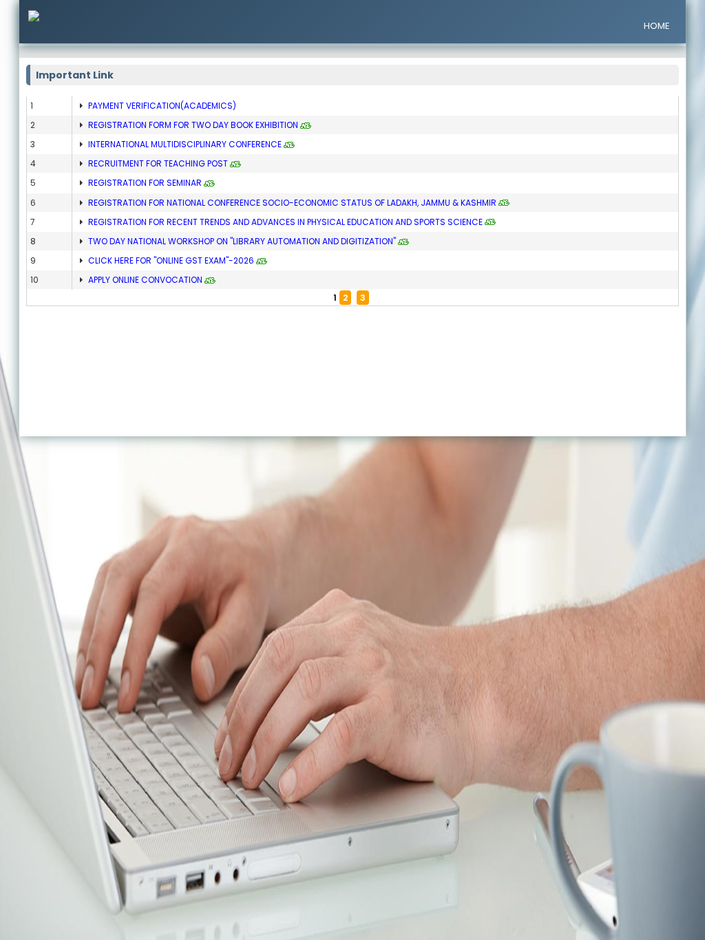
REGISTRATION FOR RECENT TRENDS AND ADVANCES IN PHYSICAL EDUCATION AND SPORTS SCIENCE (285, 222)
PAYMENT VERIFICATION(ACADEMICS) (162, 105)
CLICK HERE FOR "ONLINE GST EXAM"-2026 (171, 260)
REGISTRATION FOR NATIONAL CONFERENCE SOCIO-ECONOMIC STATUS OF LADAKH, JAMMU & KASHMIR (292, 203)
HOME (657, 25)
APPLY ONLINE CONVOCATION (145, 280)
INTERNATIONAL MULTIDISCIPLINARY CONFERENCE (185, 144)
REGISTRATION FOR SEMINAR (145, 183)
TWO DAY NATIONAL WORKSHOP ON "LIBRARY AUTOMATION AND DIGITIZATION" (242, 241)
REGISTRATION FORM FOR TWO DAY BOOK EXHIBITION (193, 125)
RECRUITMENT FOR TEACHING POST (158, 163)
